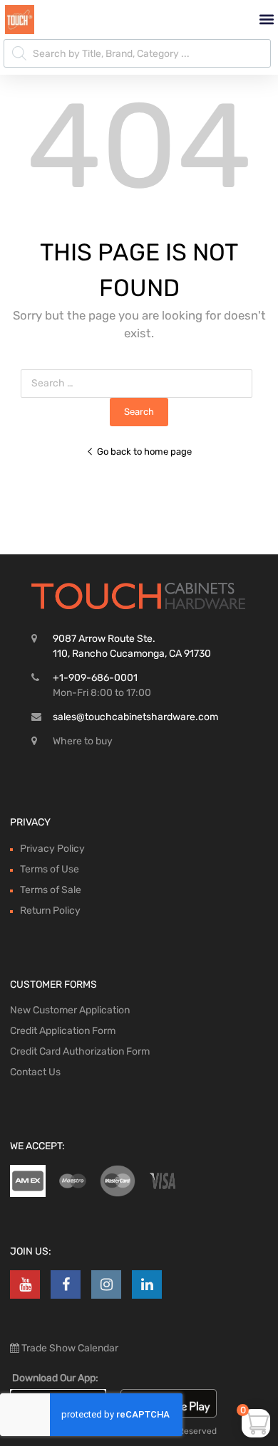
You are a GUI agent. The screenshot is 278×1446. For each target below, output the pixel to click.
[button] (266, 19)
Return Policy (50, 910)
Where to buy (83, 741)
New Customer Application (70, 1010)
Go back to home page (144, 451)
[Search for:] (139, 383)
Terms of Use (49, 869)
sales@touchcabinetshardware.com (135, 717)
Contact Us (35, 1072)
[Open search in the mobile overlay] (137, 53)
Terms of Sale (50, 890)
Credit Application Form (62, 1031)
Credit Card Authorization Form (80, 1051)
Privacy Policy (52, 849)
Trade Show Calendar (68, 1348)
